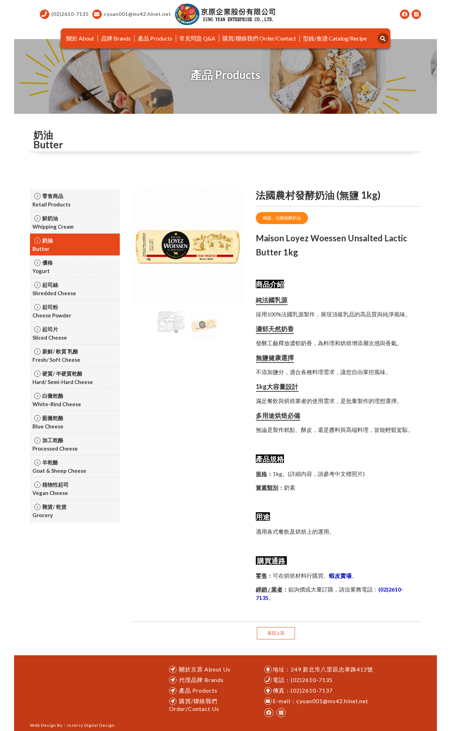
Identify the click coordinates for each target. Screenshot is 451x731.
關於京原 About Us (204, 669)
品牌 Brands (116, 38)
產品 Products (155, 38)
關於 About (80, 38)
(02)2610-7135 (70, 14)
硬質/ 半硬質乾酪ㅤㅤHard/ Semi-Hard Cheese (62, 377)
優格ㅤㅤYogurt (42, 266)
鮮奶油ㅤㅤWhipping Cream (53, 222)
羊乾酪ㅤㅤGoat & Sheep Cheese (59, 466)
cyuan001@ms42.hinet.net (137, 14)
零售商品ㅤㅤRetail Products (51, 200)
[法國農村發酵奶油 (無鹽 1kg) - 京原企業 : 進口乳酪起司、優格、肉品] (226, 14)
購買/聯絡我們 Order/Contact (259, 38)
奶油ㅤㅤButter (42, 244)
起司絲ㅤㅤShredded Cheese (54, 288)
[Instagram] (416, 14)
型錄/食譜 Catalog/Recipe (335, 38)
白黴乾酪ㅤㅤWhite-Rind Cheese (56, 399)
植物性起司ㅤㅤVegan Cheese (50, 488)
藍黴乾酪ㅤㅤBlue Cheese (47, 422)
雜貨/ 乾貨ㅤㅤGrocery (49, 510)
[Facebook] (404, 14)
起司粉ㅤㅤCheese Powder (51, 311)
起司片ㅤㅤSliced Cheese (49, 333)
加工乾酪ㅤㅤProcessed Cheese (55, 444)
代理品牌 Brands (201, 679)
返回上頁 (275, 633)
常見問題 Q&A (197, 38)
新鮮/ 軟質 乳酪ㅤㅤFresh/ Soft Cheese (56, 355)
